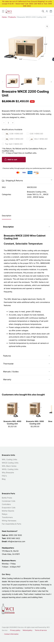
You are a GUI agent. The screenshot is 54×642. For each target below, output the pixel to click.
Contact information (11, 634)
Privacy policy (15, 630)
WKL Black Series (9, 466)
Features (7, 356)
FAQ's (4, 476)
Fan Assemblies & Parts (11, 524)
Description (6, 216)
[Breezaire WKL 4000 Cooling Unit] (12, 409)
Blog (4, 479)
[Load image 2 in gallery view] (27, 81)
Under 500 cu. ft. (34, 194)
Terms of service (41, 630)
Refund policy (27, 630)
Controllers (6, 504)
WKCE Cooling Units (10, 463)
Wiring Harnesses (9, 520)
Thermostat (8, 363)
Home (4, 17)
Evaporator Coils (8, 507)
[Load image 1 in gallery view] (12, 81)
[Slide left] (3, 82)
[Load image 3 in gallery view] (41, 81)
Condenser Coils (8, 501)
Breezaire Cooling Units (36, 192)
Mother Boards (8, 511)
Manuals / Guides (11, 371)
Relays (4, 514)
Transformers (7, 517)
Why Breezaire (8, 472)
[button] (43, 11)
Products (12, 17)
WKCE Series (38, 197)
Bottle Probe (7, 498)
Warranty (7, 379)
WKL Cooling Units (9, 459)
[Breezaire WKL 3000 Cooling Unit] (35, 409)
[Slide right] (51, 82)
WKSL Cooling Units (10, 469)
